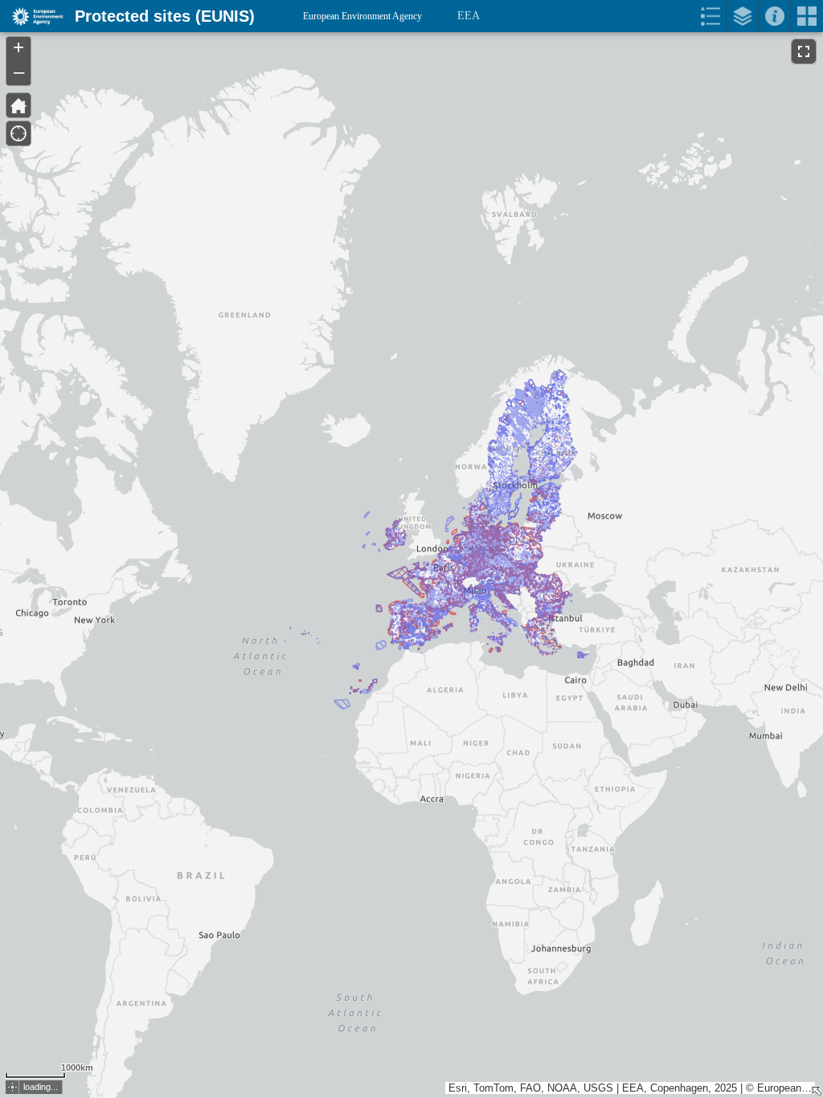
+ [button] (18, 47)
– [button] (19, 71)
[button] (12, 1087)
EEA (468, 16)
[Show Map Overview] (816, 1091)
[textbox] (154, 50)
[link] (32, 16)
